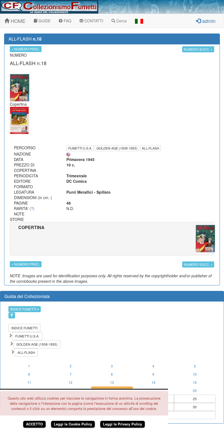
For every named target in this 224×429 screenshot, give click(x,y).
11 (29, 382)
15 (195, 382)
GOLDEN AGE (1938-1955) (116, 148)
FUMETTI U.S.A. (80, 148)
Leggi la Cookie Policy (73, 424)
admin (208, 20)
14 (153, 382)
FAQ (67, 20)
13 (112, 382)
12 (70, 382)
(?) (32, 208)
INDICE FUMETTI (23, 309)
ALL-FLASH (150, 148)
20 (195, 390)
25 (195, 398)
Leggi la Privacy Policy (122, 424)
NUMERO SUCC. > (198, 49)
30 (195, 406)
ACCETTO (34, 424)
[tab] (112, 238)
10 (195, 374)
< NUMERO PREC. (25, 49)
